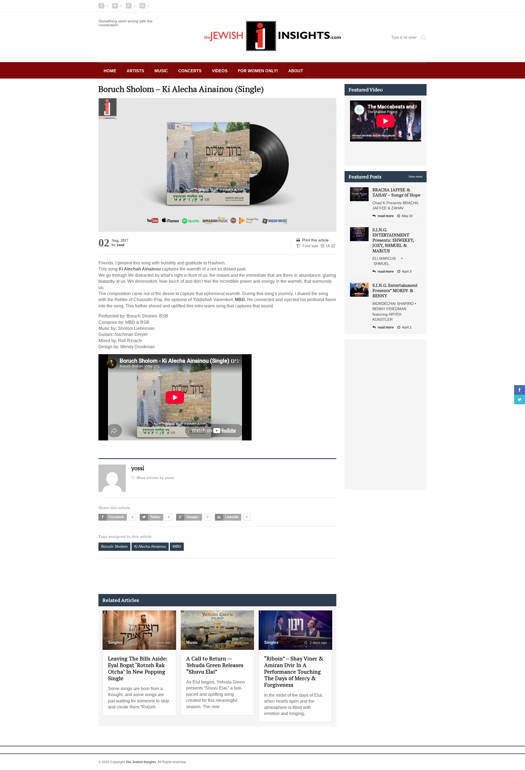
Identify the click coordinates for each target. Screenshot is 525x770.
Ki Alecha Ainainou (150, 546)
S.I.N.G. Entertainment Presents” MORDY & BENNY (395, 290)
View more (415, 176)
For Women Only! (258, 70)
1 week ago (161, 642)
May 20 (407, 216)
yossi (120, 245)
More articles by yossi (155, 478)
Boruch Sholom (114, 546)
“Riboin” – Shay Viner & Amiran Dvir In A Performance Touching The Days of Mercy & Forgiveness (293, 671)
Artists (135, 70)
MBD (177, 546)
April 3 (407, 271)
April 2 (407, 327)
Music (161, 70)
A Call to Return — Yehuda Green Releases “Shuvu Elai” (214, 665)
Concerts (190, 70)
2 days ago (318, 642)
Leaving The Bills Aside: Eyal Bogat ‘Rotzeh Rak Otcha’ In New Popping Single (137, 668)
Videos (220, 70)
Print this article (315, 240)
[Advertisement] (198, 576)
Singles (115, 642)
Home (110, 70)
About (295, 70)
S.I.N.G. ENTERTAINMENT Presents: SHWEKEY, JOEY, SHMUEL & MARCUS (393, 240)
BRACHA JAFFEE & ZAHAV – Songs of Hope (396, 192)
